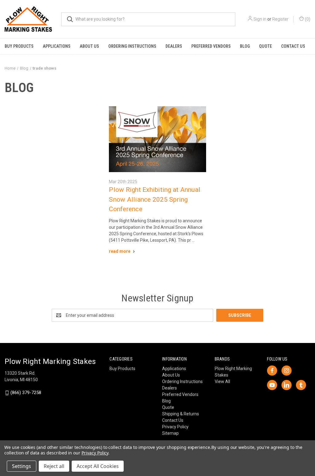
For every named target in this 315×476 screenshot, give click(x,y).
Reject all (54, 466)
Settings (21, 466)
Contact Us (293, 46)
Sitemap (170, 433)
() (307, 19)
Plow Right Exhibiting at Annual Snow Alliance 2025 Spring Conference (154, 199)
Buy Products (19, 46)
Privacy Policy (175, 426)
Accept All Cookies (98, 466)
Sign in (259, 19)
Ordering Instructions (132, 46)
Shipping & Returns (180, 413)
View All (222, 381)
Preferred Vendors (211, 46)
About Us (89, 46)
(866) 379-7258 (25, 393)
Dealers (173, 46)
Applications (56, 46)
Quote (265, 46)
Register (280, 19)
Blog (245, 46)
